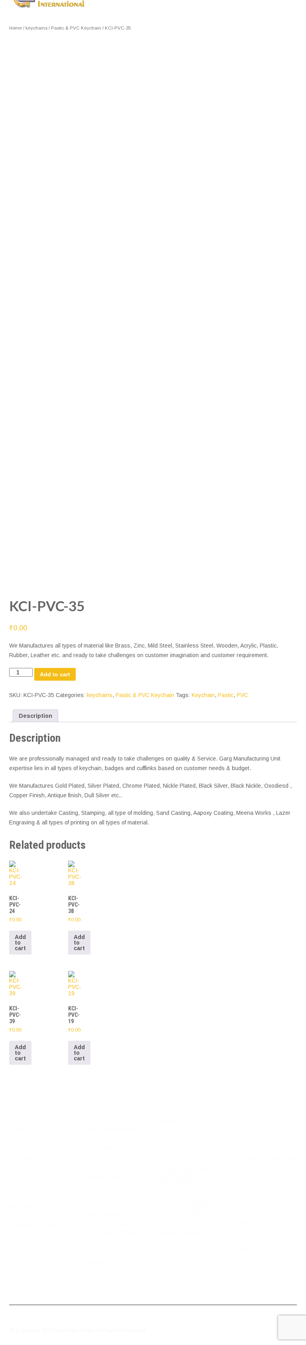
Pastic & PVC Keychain (76, 28)
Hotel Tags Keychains (186, 1201)
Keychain (203, 695)
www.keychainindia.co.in (264, 1259)
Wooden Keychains (183, 1169)
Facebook (251, 1276)
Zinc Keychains (178, 1176)
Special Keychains (182, 1233)
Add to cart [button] (20, 942)
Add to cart (55, 674)
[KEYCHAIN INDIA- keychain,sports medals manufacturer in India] (49, 3)
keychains (36, 28)
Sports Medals (177, 1182)
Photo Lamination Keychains (180, 1223)
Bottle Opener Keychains (176, 1191)
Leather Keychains (182, 1207)
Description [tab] (35, 716)
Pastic (225, 695)
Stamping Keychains (184, 1163)
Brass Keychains (180, 1156)
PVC (242, 695)
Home (15, 28)
